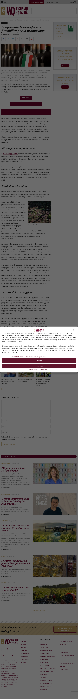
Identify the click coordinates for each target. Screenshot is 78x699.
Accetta (39, 361)
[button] (73, 330)
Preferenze (39, 366)
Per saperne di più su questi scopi (36, 357)
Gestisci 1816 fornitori (16, 357)
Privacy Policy (44, 370)
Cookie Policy (33, 370)
